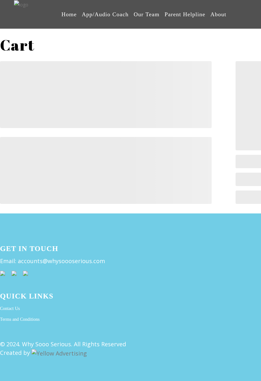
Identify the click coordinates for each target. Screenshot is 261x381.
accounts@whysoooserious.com (61, 261)
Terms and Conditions (19, 319)
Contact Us (10, 308)
